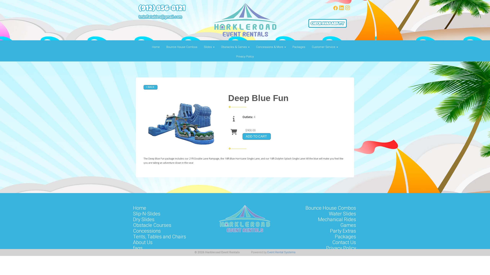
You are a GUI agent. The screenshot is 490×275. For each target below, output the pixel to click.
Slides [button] (208, 47)
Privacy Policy (245, 56)
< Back (150, 87)
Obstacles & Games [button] (234, 47)
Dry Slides (143, 219)
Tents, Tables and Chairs (159, 236)
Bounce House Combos (181, 47)
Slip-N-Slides (146, 214)
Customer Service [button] (324, 47)
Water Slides (342, 214)
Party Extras (343, 231)
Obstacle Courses (152, 225)
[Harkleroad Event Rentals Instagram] (347, 9)
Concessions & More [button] (270, 47)
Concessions (147, 231)
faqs (138, 248)
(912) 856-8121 (162, 9)
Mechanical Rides (337, 219)
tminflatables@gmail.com (160, 17)
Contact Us (344, 242)
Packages (298, 47)
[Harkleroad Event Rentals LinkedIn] (341, 9)
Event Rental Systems (281, 252)
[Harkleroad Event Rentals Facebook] (335, 9)
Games (348, 225)
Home (156, 47)
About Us (143, 242)
